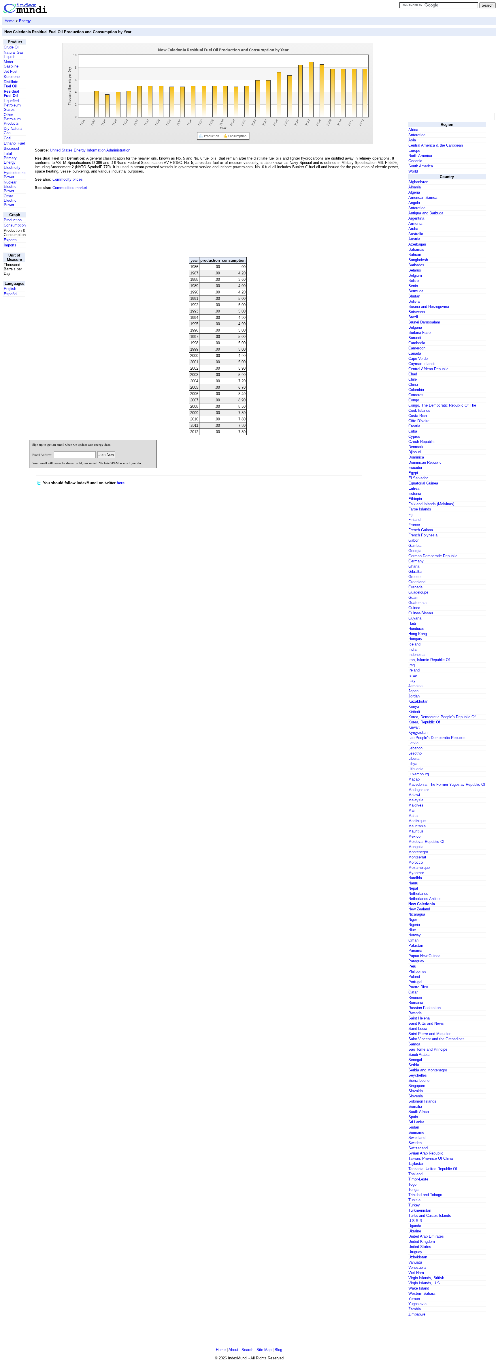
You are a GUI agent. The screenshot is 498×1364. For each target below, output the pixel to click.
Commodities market (69, 188)
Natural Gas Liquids (14, 54)
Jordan (414, 696)
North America (420, 156)
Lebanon (415, 748)
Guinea (414, 608)
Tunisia (414, 1200)
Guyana (414, 618)
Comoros (415, 395)
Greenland (416, 582)
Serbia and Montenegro (427, 1070)
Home (9, 21)
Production (13, 220)
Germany (416, 561)
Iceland (414, 644)
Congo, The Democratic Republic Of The (442, 405)
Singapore (416, 1086)
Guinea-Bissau (420, 613)
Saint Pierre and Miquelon (429, 1034)
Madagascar (418, 789)
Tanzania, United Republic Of (432, 1169)
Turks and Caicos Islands (429, 1215)
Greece (414, 577)
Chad (412, 374)
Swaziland (416, 1137)
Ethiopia (415, 499)
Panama (415, 950)
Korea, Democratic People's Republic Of (442, 717)
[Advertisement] (363, 213)
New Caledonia (421, 904)
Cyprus (414, 436)
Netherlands (418, 893)
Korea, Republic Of (424, 722)
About (233, 1350)
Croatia (414, 426)
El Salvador (418, 478)
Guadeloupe (418, 592)
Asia (412, 140)
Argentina (416, 218)
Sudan (413, 1127)
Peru (412, 966)
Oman (413, 940)
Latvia (413, 743)
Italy (412, 680)
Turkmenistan (419, 1210)
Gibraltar (415, 571)
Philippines (417, 971)
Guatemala (417, 602)
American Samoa (422, 197)
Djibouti (414, 452)
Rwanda (415, 1013)
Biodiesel (11, 148)
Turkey (414, 1205)
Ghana (413, 566)
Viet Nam (416, 1273)
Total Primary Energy (10, 157)
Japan (413, 691)
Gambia (414, 545)
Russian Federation (424, 1008)
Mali (411, 810)
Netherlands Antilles (425, 899)
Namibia (415, 878)
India (412, 649)
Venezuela (417, 1267)
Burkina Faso (419, 332)
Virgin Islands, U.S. (424, 1283)
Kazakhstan (418, 701)
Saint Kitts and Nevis (426, 1023)
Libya (412, 763)
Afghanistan (418, 182)
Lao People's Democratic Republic (436, 738)
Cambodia (416, 343)
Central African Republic (428, 369)
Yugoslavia (417, 1304)
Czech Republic (421, 441)
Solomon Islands (422, 1101)
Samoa (414, 1044)
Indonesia (416, 654)
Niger (412, 919)
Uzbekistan (417, 1257)
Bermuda (415, 291)
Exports (10, 240)
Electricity (12, 167)
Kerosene (12, 76)
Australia (415, 234)
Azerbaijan (417, 244)
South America (420, 166)
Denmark (415, 447)
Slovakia (415, 1091)
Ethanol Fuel (14, 143)
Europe (414, 150)
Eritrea (413, 488)
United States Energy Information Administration (90, 150)
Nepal (413, 888)
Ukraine (414, 1231)
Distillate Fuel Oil (11, 84)
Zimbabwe (416, 1314)
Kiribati (414, 712)
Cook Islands (419, 410)
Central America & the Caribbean (435, 145)
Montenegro (418, 852)
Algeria (414, 192)
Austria (414, 239)
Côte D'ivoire (418, 421)
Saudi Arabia (418, 1054)
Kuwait (414, 727)
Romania (415, 1002)
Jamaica (415, 686)
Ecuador (415, 467)
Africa (413, 130)
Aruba (413, 229)
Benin (413, 286)
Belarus (414, 270)
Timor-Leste (418, 1179)
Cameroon (416, 348)
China (413, 384)
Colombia (416, 390)
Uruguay (415, 1252)
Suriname (416, 1132)
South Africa (418, 1111)
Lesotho (415, 753)
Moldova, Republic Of (426, 841)
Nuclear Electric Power (10, 186)
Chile (412, 379)
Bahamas (416, 249)
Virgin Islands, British (426, 1278)
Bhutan (414, 296)
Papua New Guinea (424, 956)
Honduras (416, 628)
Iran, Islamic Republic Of (429, 660)
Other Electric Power (10, 200)
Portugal (415, 982)
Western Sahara (421, 1293)
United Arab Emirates (426, 1236)
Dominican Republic (425, 462)
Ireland (414, 670)
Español (10, 294)
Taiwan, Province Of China (430, 1158)
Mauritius (416, 831)
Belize (413, 280)
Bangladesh (418, 260)
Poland (414, 976)
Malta (413, 815)
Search (247, 1350)
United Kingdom (421, 1241)
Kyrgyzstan (417, 732)
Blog (278, 1350)
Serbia (413, 1065)
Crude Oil (11, 47)
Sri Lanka (416, 1122)
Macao (414, 779)
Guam (413, 597)
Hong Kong (417, 634)
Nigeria (414, 925)
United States (419, 1247)
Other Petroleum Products (12, 119)
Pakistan (415, 945)
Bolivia (414, 301)
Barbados (416, 265)
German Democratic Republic (432, 556)
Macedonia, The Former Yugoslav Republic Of (446, 784)
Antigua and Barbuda (425, 213)
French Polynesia (422, 535)
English (10, 289)
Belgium (415, 275)
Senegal (415, 1060)
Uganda (414, 1226)
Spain (413, 1117)
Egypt (413, 473)
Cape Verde (418, 358)
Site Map (263, 1350)
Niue (412, 930)
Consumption (15, 225)
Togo (412, 1184)
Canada (414, 353)
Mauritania (417, 826)
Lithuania (415, 769)
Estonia (414, 493)
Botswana (416, 312)
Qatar (413, 992)
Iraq (411, 665)
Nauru (413, 883)
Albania (414, 187)
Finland (414, 519)
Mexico (414, 836)
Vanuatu (415, 1262)
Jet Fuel (10, 71)
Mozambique (419, 867)
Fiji (410, 514)
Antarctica (416, 135)
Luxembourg (418, 774)
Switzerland (418, 1148)
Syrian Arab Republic (425, 1153)
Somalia (415, 1106)
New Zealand (419, 909)
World (413, 171)
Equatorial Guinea (423, 483)
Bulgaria (415, 327)
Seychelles (417, 1075)
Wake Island (418, 1288)
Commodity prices (67, 179)
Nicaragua (416, 914)
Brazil (413, 317)
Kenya (413, 706)
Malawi (414, 795)
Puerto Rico (418, 987)
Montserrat (417, 857)
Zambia (414, 1309)
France (414, 525)
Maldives (415, 805)
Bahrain (414, 254)
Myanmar (416, 873)
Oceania (415, 161)
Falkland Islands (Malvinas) (431, 504)
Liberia (413, 758)
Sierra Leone (418, 1080)
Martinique (417, 821)
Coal (7, 138)
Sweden (415, 1143)
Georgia (414, 551)
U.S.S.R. (415, 1221)
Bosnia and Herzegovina (428, 306)
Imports (10, 245)
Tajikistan (416, 1163)
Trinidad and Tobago (425, 1195)
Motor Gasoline (11, 64)
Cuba (412, 431)
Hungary (415, 639)
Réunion (415, 997)
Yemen (414, 1298)
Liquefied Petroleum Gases (12, 105)
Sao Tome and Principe (427, 1049)
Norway (414, 935)
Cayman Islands (421, 364)
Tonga (413, 1189)
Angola (414, 203)
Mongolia (415, 847)
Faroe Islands (419, 509)
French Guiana (420, 530)
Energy (25, 21)
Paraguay (416, 961)
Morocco (415, 862)
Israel (413, 675)
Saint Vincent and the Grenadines (436, 1039)
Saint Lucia (417, 1028)
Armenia (415, 223)
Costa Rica (417, 415)
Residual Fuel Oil (11, 93)
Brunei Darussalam (424, 322)
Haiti (412, 623)
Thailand (415, 1174)
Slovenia (415, 1096)
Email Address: (42, 454)
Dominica (416, 457)
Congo (413, 400)
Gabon (413, 540)
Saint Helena (419, 1018)
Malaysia (415, 800)
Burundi (414, 338)
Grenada (415, 587)
